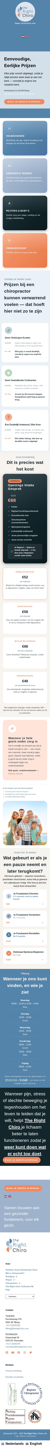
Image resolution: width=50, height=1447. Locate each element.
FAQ (8, 1290)
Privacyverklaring (13, 1371)
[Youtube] (13, 1352)
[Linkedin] (7, 1352)
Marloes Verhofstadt (28, 1436)
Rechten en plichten (14, 1377)
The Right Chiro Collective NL (20, 1286)
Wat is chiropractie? (15, 1273)
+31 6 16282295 (13, 1344)
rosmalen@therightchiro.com (19, 1347)
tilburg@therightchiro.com (17, 1328)
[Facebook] (19, 1352)
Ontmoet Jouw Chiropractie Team (21, 1270)
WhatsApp (11, 1080)
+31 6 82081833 (13, 1325)
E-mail (24, 1080)
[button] (25, 32)
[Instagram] (24, 1352)
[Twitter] (30, 1352)
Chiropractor (12, 1283)
